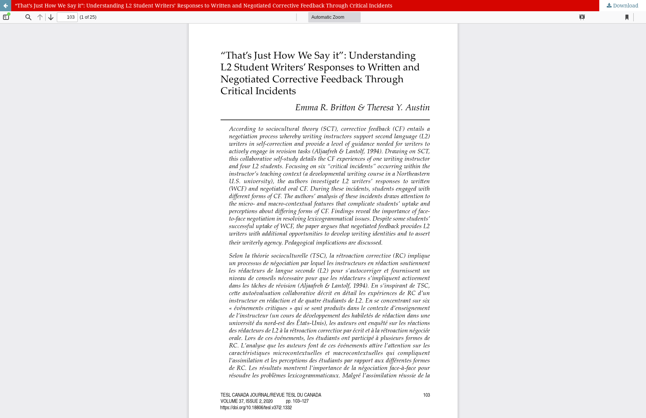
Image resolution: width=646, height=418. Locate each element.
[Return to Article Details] (5, 5)
